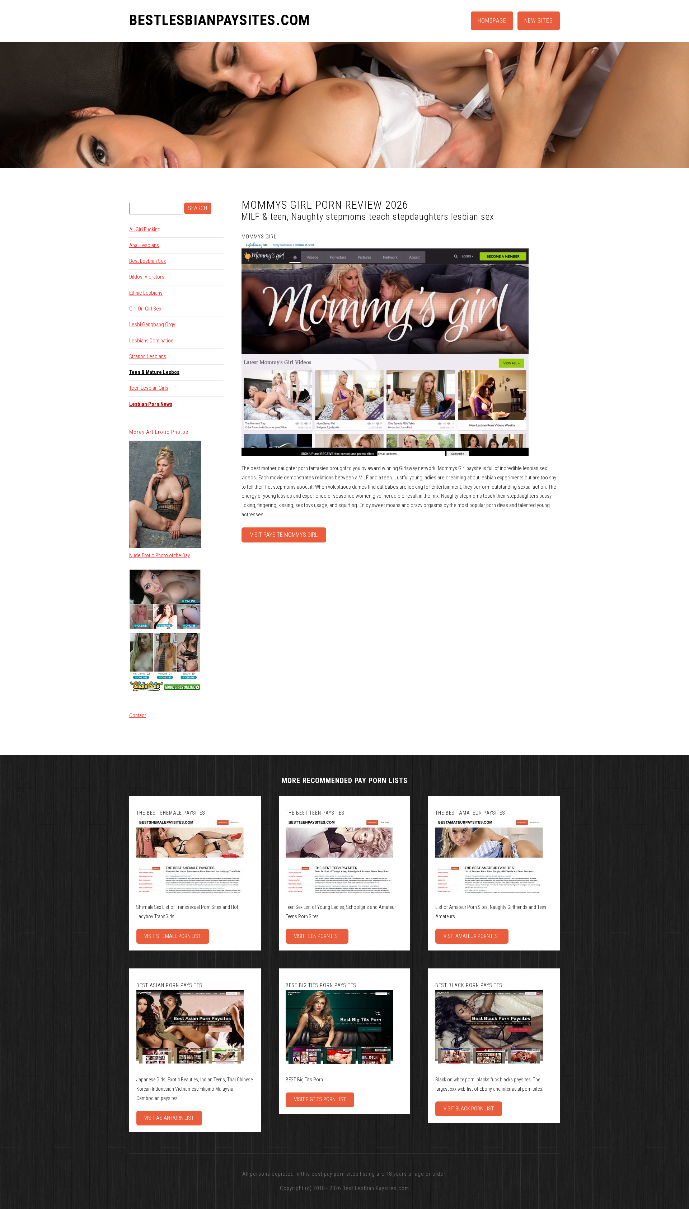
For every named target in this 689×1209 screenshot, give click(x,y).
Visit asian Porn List (169, 1118)
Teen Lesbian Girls (148, 388)
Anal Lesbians (144, 245)
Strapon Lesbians (147, 356)
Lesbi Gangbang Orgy (152, 324)
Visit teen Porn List (317, 936)
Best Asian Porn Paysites (169, 985)
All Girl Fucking (144, 229)
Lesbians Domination (151, 340)
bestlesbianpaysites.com (219, 20)
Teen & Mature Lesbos (154, 372)
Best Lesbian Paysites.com (375, 1188)
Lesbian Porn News (150, 404)
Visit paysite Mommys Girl (284, 534)
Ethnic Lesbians (146, 293)
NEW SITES (538, 20)
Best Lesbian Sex (147, 261)
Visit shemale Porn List (172, 936)
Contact (137, 715)
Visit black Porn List (469, 1108)
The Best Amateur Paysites (470, 813)
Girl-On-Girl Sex (145, 308)
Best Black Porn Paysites (468, 985)
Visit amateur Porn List (472, 936)
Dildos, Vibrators (146, 277)
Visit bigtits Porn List (320, 1099)
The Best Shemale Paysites (170, 813)
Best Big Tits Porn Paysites (321, 985)
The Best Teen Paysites (315, 813)
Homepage (492, 20)
